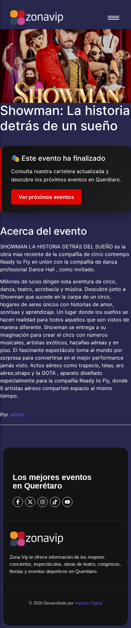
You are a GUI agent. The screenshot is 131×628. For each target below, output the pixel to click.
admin (17, 414)
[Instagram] (43, 502)
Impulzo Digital (88, 603)
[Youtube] (67, 502)
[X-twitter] (30, 502)
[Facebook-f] (18, 502)
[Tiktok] (55, 502)
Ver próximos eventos (46, 197)
